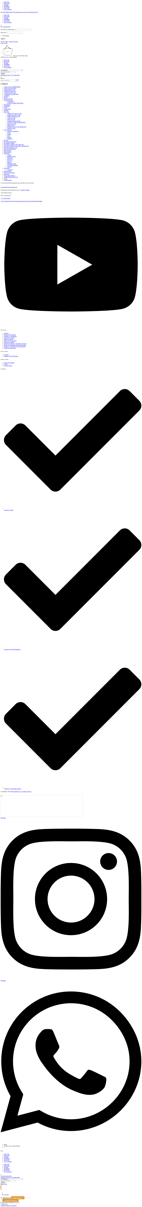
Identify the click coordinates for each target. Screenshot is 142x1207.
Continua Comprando (10, 1200)
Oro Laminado (8, 9)
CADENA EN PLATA (10, 93)
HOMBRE (7, 6)
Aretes (9, 132)
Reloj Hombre (7, 150)
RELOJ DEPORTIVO (10, 149)
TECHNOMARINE (12, 165)
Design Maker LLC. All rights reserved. (21, 791)
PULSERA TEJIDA (9, 143)
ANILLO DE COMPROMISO (12, 87)
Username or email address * (8, 29)
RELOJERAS (7, 152)
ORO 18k (6, 2)
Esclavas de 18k (8, 98)
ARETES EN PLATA (10, 91)
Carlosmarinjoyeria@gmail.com (9, 187)
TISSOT (9, 167)
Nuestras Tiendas (25, 190)
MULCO (9, 161)
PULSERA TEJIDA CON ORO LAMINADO (16, 146)
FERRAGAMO (11, 156)
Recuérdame (5, 35)
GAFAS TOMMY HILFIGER (15, 103)
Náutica (9, 162)
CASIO (9, 155)
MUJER (6, 5)
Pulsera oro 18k (11, 128)
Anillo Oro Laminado (12, 131)
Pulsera (9, 137)
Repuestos (6, 174)
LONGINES (7, 109)
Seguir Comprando (18, 1197)
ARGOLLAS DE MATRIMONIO (16, 122)
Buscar (2, 78)
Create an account (13, 41)
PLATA (6, 140)
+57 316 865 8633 (5, 198)
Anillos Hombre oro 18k (13, 116)
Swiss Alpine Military (9, 175)
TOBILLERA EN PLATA (11, 177)
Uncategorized (8, 180)
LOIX (5, 107)
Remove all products (11, 1205)
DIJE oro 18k (10, 125)
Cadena (9, 134)
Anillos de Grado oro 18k (14, 115)
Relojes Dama (7, 171)
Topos (5, 178)
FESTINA (10, 158)
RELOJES (7, 3)
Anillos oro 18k (11, 118)
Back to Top (4, 1184)
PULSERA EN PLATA (10, 141)
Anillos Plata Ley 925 (9, 90)
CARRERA (10, 101)
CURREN (6, 95)
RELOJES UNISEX (9, 172)
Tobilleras (9, 138)
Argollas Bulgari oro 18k (13, 121)
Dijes (8, 135)
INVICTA (10, 159)
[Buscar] (17, 80)
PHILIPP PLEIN (11, 164)
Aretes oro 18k (11, 119)
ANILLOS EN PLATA (10, 88)
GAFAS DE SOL (8, 100)
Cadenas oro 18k (11, 124)
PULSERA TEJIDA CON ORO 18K (14, 144)
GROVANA (7, 104)
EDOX (6, 97)
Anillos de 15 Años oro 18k (14, 113)
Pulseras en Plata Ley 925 (10, 147)
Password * (4, 32)
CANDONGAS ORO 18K (11, 94)
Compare (3, 1205)
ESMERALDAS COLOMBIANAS (16, 127)
